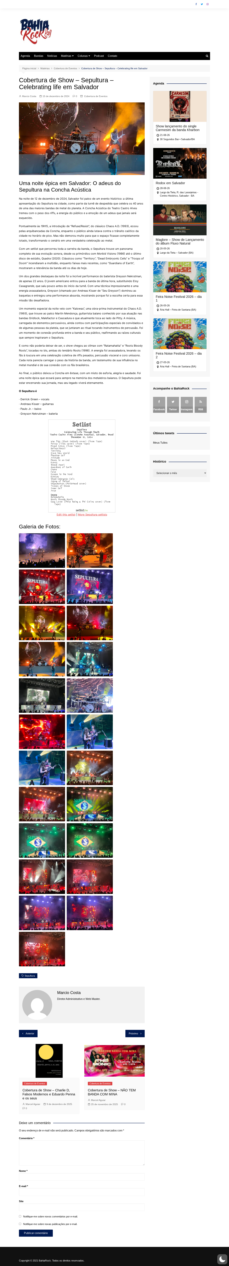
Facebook (196, 4)
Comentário (26, 1138)
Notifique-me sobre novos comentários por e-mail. (50, 1216)
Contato (112, 55)
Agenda (25, 55)
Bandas (38, 55)
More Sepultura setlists (92, 514)
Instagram (207, 4)
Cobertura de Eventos (95, 96)
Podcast (99, 55)
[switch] (222, 1259)
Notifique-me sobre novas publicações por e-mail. (50, 1224)
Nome (23, 1170)
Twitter (201, 4)
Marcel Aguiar (33, 1104)
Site (21, 1201)
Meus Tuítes (160, 442)
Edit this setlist (66, 514)
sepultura (30, 975)
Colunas (83, 55)
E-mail (23, 1186)
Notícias (52, 55)
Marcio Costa (29, 96)
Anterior (30, 1033)
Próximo (133, 1033)
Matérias (66, 55)
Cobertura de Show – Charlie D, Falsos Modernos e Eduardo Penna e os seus (48, 1094)
